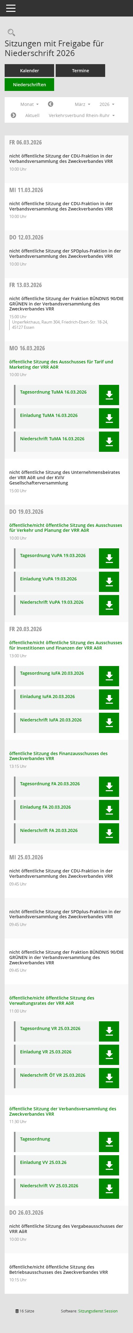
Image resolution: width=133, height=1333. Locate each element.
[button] (109, 395)
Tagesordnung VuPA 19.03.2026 (53, 555)
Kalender (29, 70)
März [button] (81, 104)
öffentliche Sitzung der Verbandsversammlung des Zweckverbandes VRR (62, 1111)
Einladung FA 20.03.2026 (45, 807)
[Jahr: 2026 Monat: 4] (13, 115)
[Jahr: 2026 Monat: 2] (50, 104)
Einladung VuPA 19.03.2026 (48, 579)
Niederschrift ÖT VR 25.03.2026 (52, 1075)
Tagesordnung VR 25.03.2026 (50, 1028)
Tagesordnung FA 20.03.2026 (50, 784)
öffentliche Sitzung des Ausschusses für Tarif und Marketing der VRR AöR (61, 364)
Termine (80, 70)
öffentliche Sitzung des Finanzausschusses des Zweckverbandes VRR (58, 756)
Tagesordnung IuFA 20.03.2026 (52, 673)
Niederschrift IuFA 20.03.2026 (51, 720)
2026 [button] (105, 104)
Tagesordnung (35, 1139)
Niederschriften (29, 84)
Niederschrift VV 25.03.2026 (49, 1186)
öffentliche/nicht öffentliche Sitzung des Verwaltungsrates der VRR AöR (51, 1000)
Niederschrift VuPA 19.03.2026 (52, 602)
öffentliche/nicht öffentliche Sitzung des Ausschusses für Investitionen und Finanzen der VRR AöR (65, 645)
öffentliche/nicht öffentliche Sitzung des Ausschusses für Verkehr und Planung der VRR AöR (65, 527)
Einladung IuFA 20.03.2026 (47, 696)
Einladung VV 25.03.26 (43, 1162)
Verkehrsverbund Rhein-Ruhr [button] (80, 115)
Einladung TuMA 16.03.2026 (49, 415)
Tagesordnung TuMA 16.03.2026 (53, 392)
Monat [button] (27, 104)
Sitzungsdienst (98, 1311)
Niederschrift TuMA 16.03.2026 (52, 439)
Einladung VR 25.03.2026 (45, 1052)
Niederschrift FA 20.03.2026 (49, 830)
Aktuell (32, 115)
